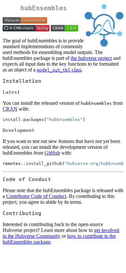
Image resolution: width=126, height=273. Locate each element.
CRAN (10, 109)
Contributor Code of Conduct (36, 196)
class (59, 69)
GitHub (52, 153)
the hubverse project (91, 58)
